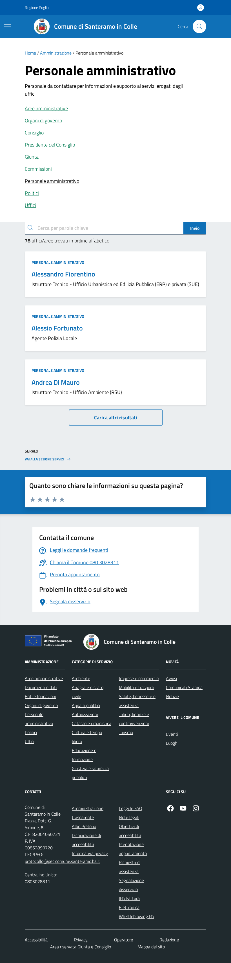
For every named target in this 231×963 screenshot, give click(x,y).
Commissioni (38, 169)
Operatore (123, 939)
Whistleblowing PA (136, 916)
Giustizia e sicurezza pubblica (90, 773)
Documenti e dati (41, 687)
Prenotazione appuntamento (133, 849)
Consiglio (34, 132)
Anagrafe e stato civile (87, 692)
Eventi (172, 734)
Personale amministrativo (52, 181)
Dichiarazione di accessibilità (86, 840)
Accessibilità (36, 939)
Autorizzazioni (85, 714)
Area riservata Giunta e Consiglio (80, 946)
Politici (32, 193)
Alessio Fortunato (57, 328)
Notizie (172, 696)
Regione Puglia (37, 7)
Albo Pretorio (84, 826)
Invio (194, 228)
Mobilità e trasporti (136, 687)
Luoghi (172, 743)
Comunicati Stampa (184, 687)
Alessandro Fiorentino (63, 274)
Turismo (126, 732)
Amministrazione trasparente (87, 813)
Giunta (32, 157)
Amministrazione (56, 53)
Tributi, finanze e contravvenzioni (134, 719)
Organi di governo (43, 120)
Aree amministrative (46, 108)
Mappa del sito (151, 946)
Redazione (169, 939)
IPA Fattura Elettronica (129, 903)
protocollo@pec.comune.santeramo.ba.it (62, 861)
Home (30, 53)
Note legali (129, 817)
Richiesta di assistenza (129, 867)
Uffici (30, 205)
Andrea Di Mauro (56, 382)
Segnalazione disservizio (131, 885)
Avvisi (171, 678)
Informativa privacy (90, 853)
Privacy (81, 939)
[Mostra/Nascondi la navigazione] (7, 26)
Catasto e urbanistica (91, 723)
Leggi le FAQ (130, 808)
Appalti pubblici (86, 705)
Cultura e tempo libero (87, 737)
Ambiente (81, 678)
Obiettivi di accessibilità (130, 831)
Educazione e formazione (84, 755)
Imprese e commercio (139, 678)
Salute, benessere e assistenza (137, 701)
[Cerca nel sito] (199, 26)
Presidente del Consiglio (50, 144)
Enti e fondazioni (40, 696)
